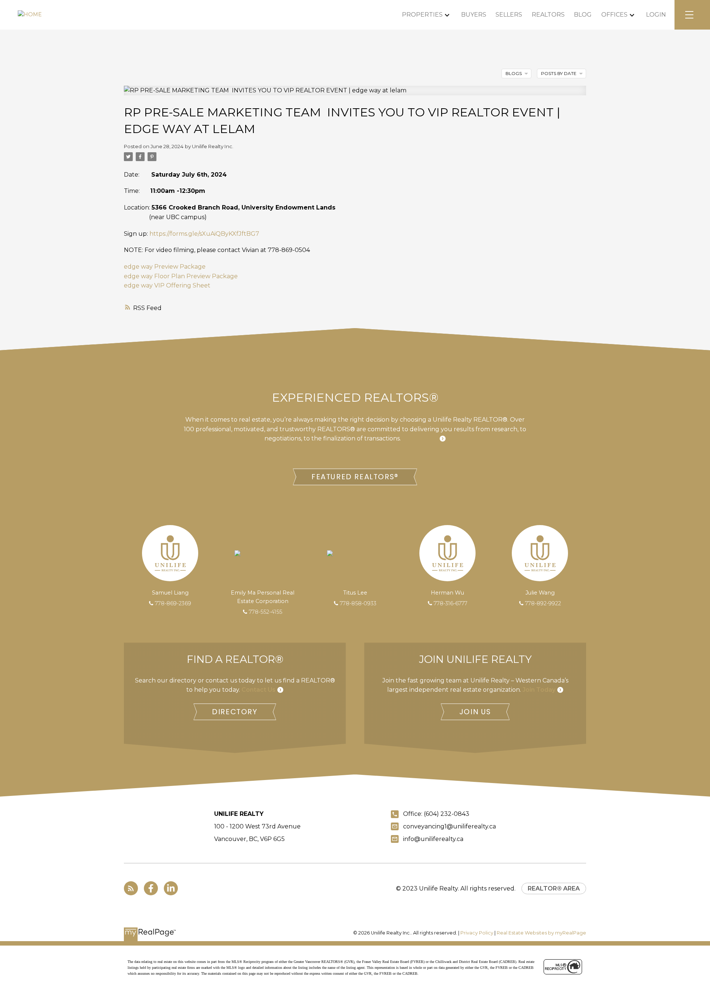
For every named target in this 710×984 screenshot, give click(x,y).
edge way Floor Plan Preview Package (181, 276)
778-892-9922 (543, 603)
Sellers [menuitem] (509, 14)
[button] (355, 477)
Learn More (420, 438)
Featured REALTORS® (355, 476)
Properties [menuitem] (422, 14)
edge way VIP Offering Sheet (167, 285)
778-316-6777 (450, 603)
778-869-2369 (173, 603)
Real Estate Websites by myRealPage (541, 933)
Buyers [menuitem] (473, 14)
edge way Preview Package (165, 266)
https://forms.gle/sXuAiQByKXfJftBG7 (204, 233)
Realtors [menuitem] (548, 14)
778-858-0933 (358, 603)
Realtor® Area (554, 888)
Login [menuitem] (656, 14)
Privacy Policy (476, 933)
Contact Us (258, 689)
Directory (234, 711)
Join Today (539, 689)
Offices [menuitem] (614, 14)
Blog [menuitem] (583, 14)
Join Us (475, 711)
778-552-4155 (265, 612)
